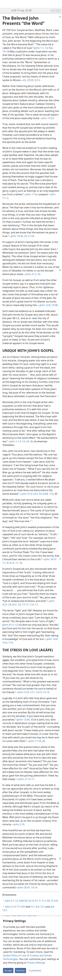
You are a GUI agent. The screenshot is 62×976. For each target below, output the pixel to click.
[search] (58, 3)
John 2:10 (19, 824)
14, (24, 441)
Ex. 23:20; (28, 80)
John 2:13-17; (12, 906)
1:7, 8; (5, 562)
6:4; (37, 906)
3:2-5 (37, 80)
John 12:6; (45, 305)
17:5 (51, 493)
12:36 (17, 624)
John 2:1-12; (11, 900)
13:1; (32, 692)
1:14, (31, 604)
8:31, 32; (16, 604)
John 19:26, (17, 236)
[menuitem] (4, 4)
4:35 (22, 906)
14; (46, 48)
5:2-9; (31, 900)
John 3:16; (23, 692)
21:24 (30, 236)
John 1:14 (31, 194)
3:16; (5, 642)
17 (36, 604)
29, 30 (29, 441)
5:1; (33, 906)
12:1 (42, 906)
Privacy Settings (36, 962)
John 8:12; (8, 624)
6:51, (36, 493)
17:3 (10, 642)
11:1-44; (45, 900)
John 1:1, (39, 48)
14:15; (38, 692)
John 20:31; (24, 887)
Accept (8, 970)
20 (38, 274)
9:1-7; (37, 900)
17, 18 (18, 562)
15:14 (34, 887)
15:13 (45, 692)
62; (40, 493)
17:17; (25, 604)
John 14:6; (52, 639)
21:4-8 (54, 900)
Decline (20, 970)
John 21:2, (31, 274)
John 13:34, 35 (25, 719)
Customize (35, 970)
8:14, (12, 562)
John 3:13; (27, 493)
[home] (4, 4)
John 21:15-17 (26, 779)
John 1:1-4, (16, 441)
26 (43, 741)
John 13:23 (48, 118)
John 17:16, (35, 741)
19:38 (54, 305)
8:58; (45, 493)
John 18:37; (51, 559)
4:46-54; (23, 900)
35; (25, 236)
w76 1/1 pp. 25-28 (21, 10)
